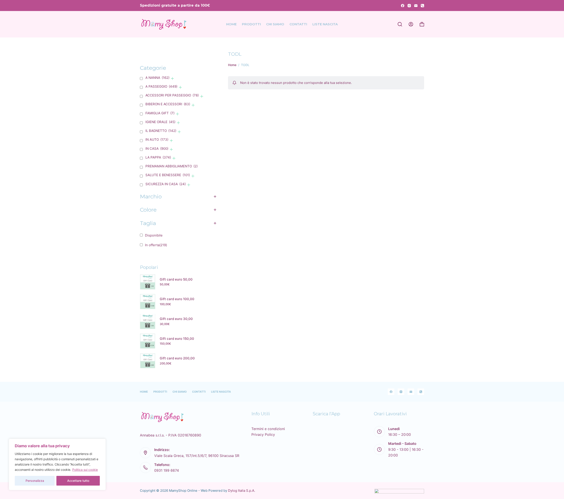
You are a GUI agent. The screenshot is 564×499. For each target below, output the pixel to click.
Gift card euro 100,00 (177, 299)
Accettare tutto (78, 480)
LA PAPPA (158, 157)
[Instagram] (409, 5)
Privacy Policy (263, 434)
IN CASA (156, 148)
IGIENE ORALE (160, 122)
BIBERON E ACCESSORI (167, 104)
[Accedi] (411, 24)
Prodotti (251, 24)
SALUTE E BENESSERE (167, 175)
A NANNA (157, 78)
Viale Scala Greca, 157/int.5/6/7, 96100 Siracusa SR (196, 455)
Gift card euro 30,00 (176, 319)
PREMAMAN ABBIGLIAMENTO (171, 166)
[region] (57, 464)
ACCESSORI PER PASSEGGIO (172, 95)
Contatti (298, 24)
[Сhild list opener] (172, 78)
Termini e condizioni (268, 429)
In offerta (156, 245)
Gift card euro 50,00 (176, 279)
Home (231, 24)
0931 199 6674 (166, 470)
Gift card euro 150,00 (177, 338)
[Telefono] (422, 5)
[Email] (415, 5)
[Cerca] (400, 24)
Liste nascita (325, 24)
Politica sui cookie (85, 469)
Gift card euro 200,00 (177, 358)
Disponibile (154, 235)
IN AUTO (156, 139)
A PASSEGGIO (161, 86)
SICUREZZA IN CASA (165, 184)
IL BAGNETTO (160, 131)
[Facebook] (402, 5)
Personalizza (35, 480)
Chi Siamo (275, 24)
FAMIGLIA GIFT (159, 113)
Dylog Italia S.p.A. (241, 490)
